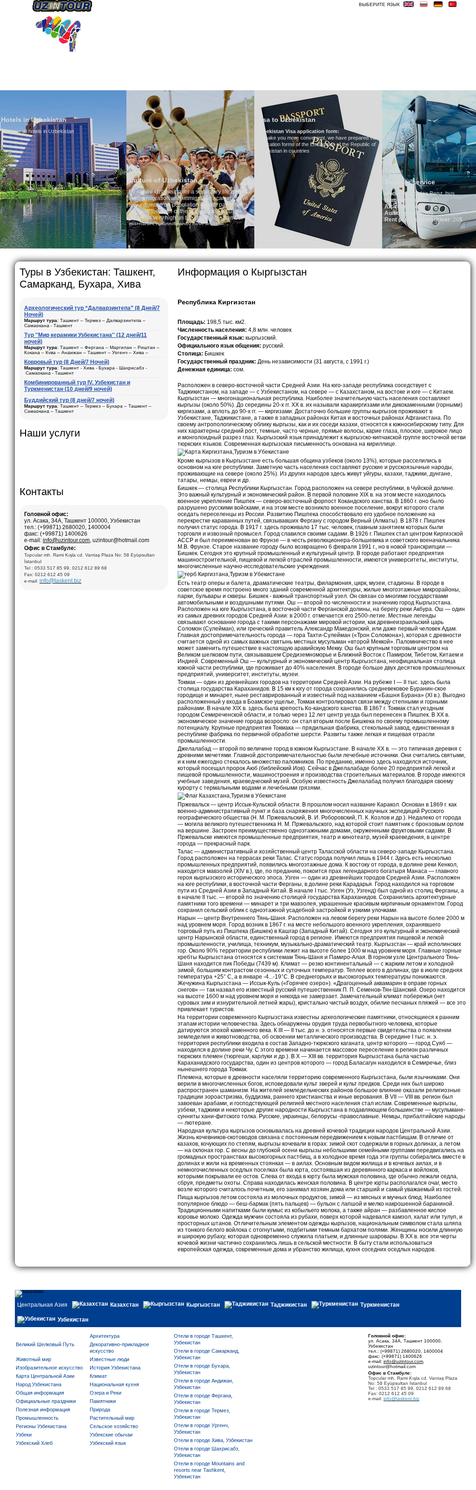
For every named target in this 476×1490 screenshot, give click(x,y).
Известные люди (109, 1359)
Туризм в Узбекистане (235, 82)
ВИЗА (390, 82)
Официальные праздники (46, 1401)
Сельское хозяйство (114, 1426)
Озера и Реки (105, 1393)
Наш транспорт (162, 82)
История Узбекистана (115, 1367)
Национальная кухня (114, 1384)
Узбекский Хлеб (34, 1443)
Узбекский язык (108, 1443)
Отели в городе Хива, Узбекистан (213, 1440)
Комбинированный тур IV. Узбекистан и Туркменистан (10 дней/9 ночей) (77, 385)
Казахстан (124, 1305)
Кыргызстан (203, 1305)
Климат (98, 1376)
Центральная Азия (42, 1305)
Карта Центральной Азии (45, 1376)
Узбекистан (73, 1319)
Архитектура (104, 1336)
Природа (100, 1409)
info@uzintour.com (66, 540)
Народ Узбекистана (38, 1384)
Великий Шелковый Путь (45, 1344)
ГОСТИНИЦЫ (356, 82)
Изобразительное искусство (49, 1367)
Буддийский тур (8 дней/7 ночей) (69, 400)
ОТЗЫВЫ (294, 82)
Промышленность (37, 1418)
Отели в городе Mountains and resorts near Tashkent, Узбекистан (209, 1470)
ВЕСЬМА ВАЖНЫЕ (432, 82)
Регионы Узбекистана (41, 1426)
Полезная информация (43, 1409)
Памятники (103, 1401)
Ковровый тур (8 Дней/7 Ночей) (66, 362)
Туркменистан (379, 1305)
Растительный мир (112, 1418)
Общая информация (40, 1393)
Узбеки (24, 1434)
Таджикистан (289, 1305)
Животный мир (33, 1359)
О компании (108, 82)
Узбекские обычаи (111, 1434)
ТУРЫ (322, 82)
